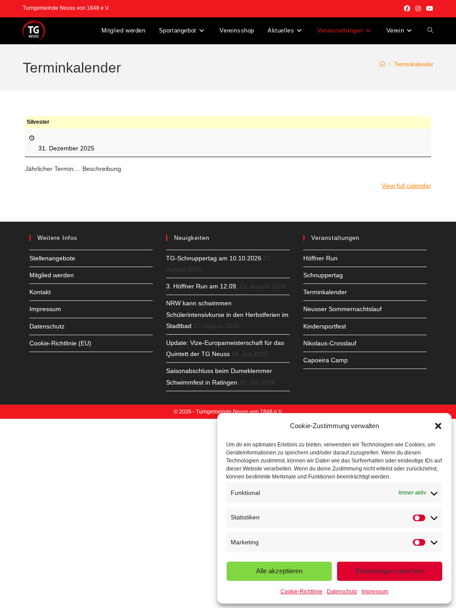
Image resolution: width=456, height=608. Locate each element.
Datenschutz (342, 591)
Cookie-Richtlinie (301, 591)
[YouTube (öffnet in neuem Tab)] (428, 8)
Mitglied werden (51, 275)
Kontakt (40, 292)
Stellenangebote (52, 258)
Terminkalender (413, 64)
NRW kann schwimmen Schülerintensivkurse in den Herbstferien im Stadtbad (227, 314)
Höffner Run (320, 258)
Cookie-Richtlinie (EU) (60, 343)
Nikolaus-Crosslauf (329, 343)
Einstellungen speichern (389, 571)
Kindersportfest (324, 326)
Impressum (375, 591)
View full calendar (406, 185)
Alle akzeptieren (279, 571)
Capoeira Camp (325, 360)
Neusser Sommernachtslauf (342, 308)
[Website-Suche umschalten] (430, 30)
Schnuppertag (323, 275)
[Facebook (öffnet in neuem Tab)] (407, 8)
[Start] (382, 64)
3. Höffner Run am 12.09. (202, 286)
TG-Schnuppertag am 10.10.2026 (213, 258)
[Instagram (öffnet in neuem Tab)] (418, 8)
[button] (438, 426)
